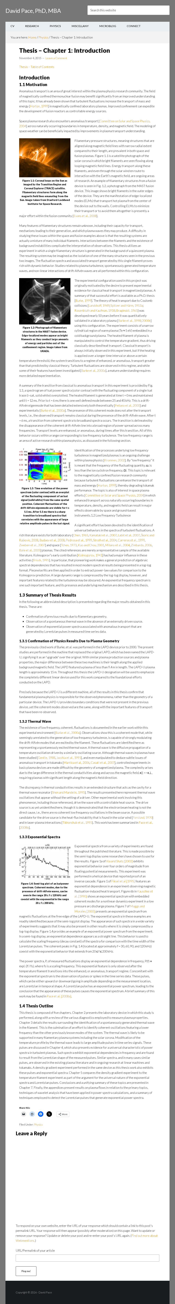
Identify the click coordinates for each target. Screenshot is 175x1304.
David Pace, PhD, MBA (33, 10)
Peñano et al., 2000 (127, 405)
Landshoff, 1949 (99, 305)
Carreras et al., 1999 (131, 540)
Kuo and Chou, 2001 (91, 545)
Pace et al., (146, 822)
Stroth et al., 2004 (105, 540)
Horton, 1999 (39, 106)
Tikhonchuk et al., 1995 (77, 822)
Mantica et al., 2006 (77, 762)
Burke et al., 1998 (129, 320)
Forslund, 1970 (142, 817)
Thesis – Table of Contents (36, 67)
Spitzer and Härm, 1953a (127, 305)
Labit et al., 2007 (129, 535)
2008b (24, 827)
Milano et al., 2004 (117, 545)
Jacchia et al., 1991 (68, 757)
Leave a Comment (56, 58)
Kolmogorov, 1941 (90, 555)
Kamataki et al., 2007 (103, 535)
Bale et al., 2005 (29, 550)
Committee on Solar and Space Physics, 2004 (114, 495)
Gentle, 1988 (46, 757)
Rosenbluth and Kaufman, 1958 (95, 310)
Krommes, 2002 (114, 460)
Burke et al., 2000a (93, 370)
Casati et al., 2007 (103, 762)
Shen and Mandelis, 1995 (68, 792)
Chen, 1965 (80, 535)
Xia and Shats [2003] (119, 861)
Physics (38, 1124)
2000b (146, 320)
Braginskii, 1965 (127, 310)
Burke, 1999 (83, 300)
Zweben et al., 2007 (32, 545)
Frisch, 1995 (41, 560)
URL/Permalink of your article (35, 1250)
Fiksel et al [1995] (123, 881)
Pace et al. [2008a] (59, 996)
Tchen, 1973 (69, 545)
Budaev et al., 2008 (52, 540)
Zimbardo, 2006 (141, 545)
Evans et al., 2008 (84, 216)
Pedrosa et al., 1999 (79, 540)
